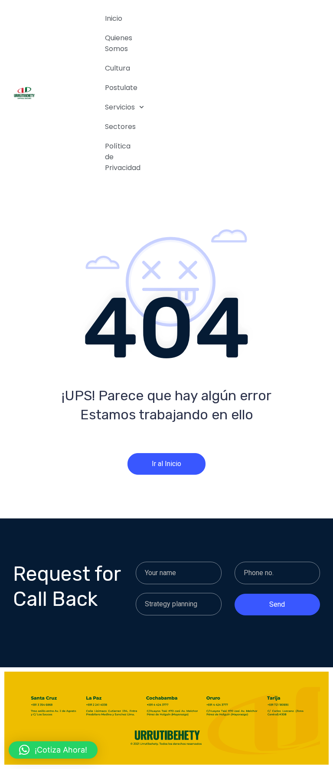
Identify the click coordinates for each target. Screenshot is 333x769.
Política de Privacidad (120, 157)
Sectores (120, 127)
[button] (53, 750)
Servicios (120, 107)
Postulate (120, 88)
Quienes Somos (118, 43)
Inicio (113, 18)
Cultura (117, 68)
